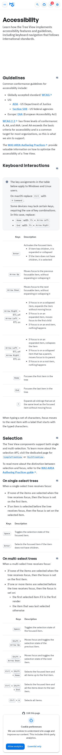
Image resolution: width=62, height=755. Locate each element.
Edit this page (33, 713)
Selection (12, 438)
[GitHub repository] (44, 4)
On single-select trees (20, 481)
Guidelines (14, 77)
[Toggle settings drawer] (57, 4)
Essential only (34, 746)
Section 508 (20, 109)
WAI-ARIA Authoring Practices (26, 145)
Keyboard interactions (26, 165)
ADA (15, 104)
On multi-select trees (20, 558)
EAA (20, 114)
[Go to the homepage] (11, 4)
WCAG (46, 94)
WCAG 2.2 (9, 121)
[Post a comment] (57, 78)
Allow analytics (15, 746)
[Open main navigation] (4, 4)
